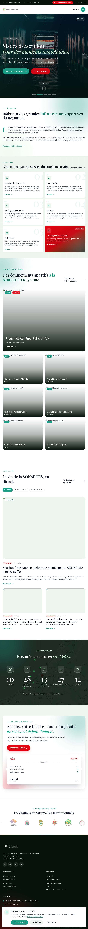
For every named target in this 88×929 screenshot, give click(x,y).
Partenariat (21, 490)
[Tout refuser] (82, 911)
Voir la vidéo (42, 71)
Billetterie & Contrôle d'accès (56, 890)
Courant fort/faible (52, 880)
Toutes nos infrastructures (71, 279)
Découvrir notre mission (12, 146)
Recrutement (7, 890)
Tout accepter (21, 922)
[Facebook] (75, 2)
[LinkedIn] (81, 2)
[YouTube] (84, 2)
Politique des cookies (35, 917)
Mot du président (9, 880)
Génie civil (49, 876)
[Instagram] (78, 2)
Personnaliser (51, 922)
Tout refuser (36, 922)
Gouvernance (7, 883)
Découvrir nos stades (14, 71)
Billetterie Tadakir (64, 2)
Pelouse (49, 886)
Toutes (7, 490)
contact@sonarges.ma (13, 3)
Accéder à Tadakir (17, 748)
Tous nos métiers (76, 167)
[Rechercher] (69, 9)
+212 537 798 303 (33, 3)
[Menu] (83, 9)
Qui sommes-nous (9, 876)
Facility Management (53, 883)
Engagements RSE (9, 886)
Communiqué (36, 490)
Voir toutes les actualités (69, 481)
